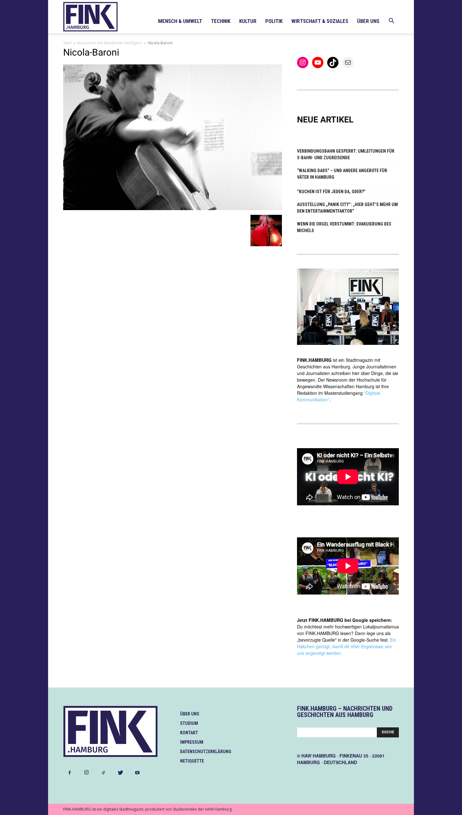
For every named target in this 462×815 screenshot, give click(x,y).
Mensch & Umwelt (180, 21)
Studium (189, 723)
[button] (391, 21)
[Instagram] (86, 772)
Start (67, 43)
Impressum (191, 742)
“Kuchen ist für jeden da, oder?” (331, 191)
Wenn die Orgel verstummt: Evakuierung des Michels (344, 227)
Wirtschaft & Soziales (319, 21)
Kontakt (189, 732)
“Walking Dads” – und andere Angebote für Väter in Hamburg (342, 174)
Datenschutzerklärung (205, 751)
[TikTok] (103, 773)
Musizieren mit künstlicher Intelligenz (109, 43)
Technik (220, 21)
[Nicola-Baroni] (172, 208)
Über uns (368, 21)
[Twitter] (120, 773)
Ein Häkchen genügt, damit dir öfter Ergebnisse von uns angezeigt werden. (346, 646)
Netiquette (192, 760)
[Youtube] (137, 773)
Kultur (247, 21)
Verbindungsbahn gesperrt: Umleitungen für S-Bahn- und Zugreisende (345, 154)
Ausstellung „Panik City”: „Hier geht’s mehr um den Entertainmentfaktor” (347, 208)
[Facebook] (69, 773)
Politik (274, 21)
